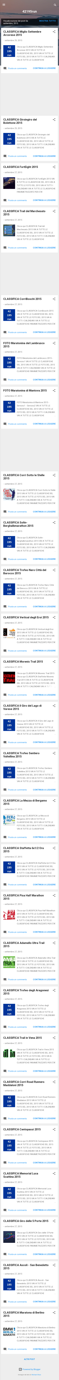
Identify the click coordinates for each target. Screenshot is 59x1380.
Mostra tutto (47, 21)
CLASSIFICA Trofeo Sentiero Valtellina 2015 (21, 755)
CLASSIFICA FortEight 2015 (20, 167)
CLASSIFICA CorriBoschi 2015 (22, 299)
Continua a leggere (44, 68)
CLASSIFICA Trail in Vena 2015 (22, 1037)
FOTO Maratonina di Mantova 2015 (25, 390)
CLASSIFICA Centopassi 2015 (22, 1129)
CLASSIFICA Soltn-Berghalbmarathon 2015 (18, 524)
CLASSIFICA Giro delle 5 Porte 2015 (25, 1221)
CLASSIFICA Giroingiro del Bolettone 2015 (20, 121)
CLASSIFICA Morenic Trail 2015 (23, 661)
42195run (29, 11)
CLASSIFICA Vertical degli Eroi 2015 (26, 617)
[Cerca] (55, 5)
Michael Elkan (36, 1375)
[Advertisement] (29, 94)
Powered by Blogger (31, 1369)
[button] (54, 32)
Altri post (29, 1359)
